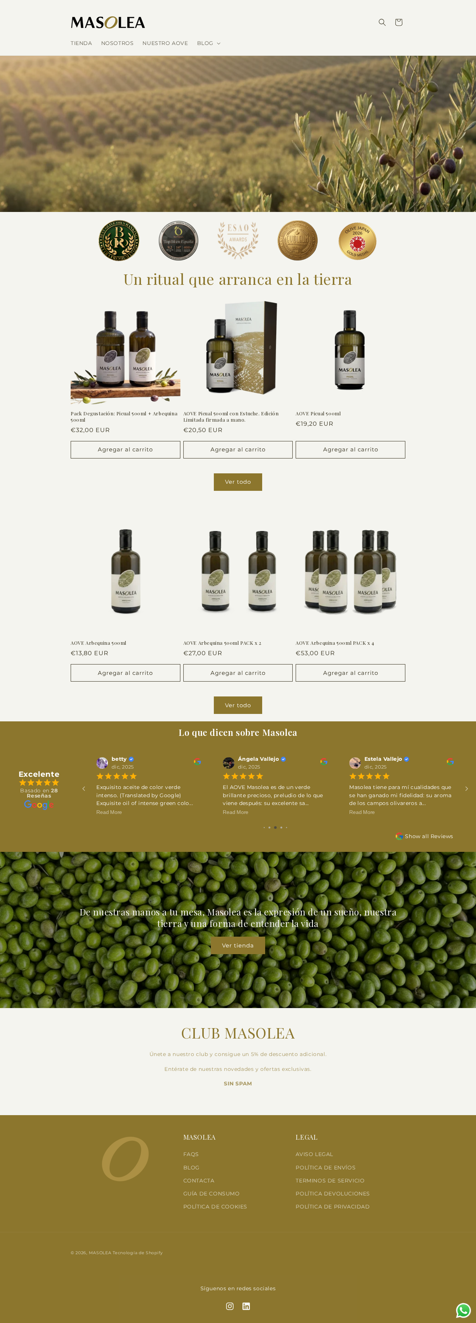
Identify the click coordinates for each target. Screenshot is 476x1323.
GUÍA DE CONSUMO (211, 1193)
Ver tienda (238, 945)
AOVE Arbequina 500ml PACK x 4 (335, 643)
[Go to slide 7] (286, 827)
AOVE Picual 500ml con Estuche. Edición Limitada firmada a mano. (231, 417)
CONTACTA (199, 1180)
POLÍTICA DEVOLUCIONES (333, 1193)
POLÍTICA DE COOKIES (215, 1206)
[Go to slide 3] (264, 827)
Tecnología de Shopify (138, 1252)
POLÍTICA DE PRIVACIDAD (333, 1206)
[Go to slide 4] (269, 827)
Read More (109, 812)
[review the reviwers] (197, 763)
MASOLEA (100, 1252)
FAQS (191, 1154)
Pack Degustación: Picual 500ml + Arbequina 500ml (124, 417)
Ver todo (238, 481)
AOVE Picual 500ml (318, 413)
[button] (208, 43)
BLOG (191, 1167)
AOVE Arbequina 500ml (98, 643)
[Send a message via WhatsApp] (463, 1310)
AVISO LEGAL (314, 1154)
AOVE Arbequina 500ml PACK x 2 (222, 643)
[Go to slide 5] (275, 827)
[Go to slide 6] (281, 827)
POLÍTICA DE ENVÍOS (326, 1167)
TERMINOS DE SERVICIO (330, 1180)
